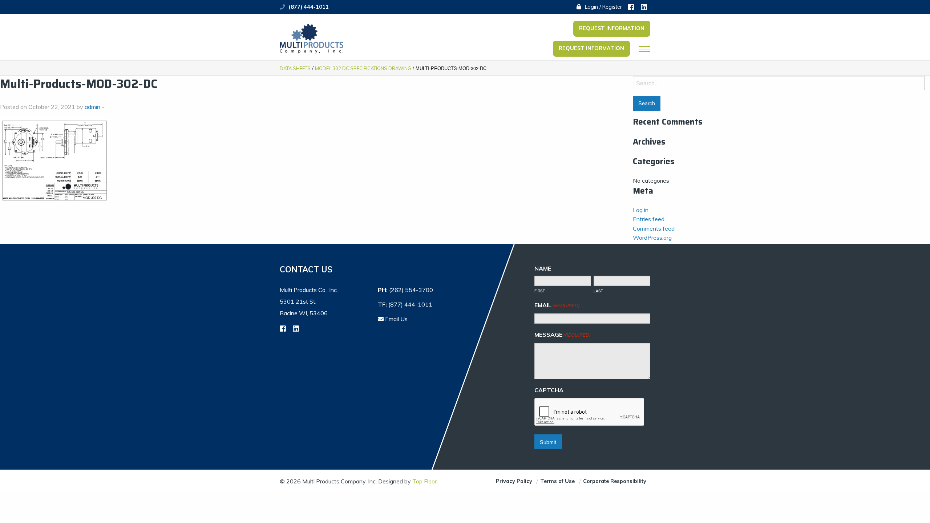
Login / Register (602, 7)
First (539, 290)
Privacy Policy (514, 481)
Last (598, 290)
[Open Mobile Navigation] (644, 49)
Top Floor (424, 481)
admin (92, 106)
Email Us (396, 319)
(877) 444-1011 (309, 7)
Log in (640, 210)
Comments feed (654, 228)
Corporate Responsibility (614, 481)
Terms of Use (557, 481)
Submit (548, 442)
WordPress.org (652, 237)
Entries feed (648, 219)
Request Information (611, 28)
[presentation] (589, 412)
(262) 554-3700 (411, 289)
